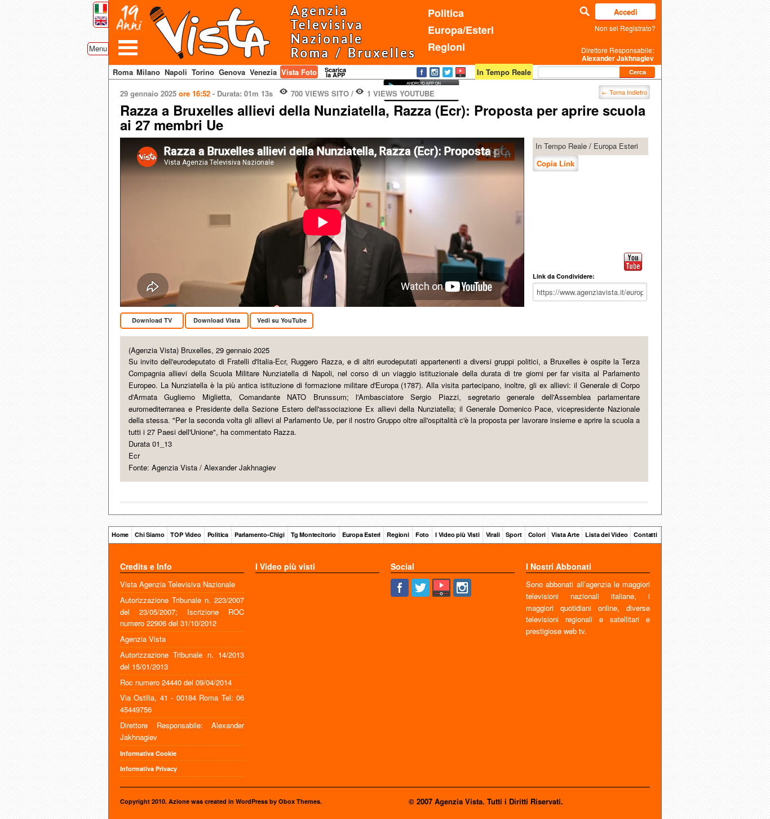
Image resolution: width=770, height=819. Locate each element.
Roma (123, 72)
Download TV (152, 320)
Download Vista (216, 320)
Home (120, 534)
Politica (446, 13)
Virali (493, 534)
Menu (98, 48)
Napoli (176, 72)
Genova (232, 72)
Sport (513, 534)
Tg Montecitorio (313, 534)
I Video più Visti (457, 534)
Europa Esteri (616, 145)
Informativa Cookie (148, 753)
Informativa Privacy (148, 768)
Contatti (645, 534)
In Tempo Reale (561, 145)
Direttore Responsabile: (617, 54)
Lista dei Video (606, 534)
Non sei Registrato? (625, 28)
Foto (422, 534)
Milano (148, 72)
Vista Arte (565, 534)
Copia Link (555, 163)
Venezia (263, 72)
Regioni (446, 46)
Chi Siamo (149, 534)
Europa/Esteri (461, 30)
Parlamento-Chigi (259, 534)
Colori (537, 534)
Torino (203, 72)
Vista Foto (299, 72)
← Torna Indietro (624, 91)
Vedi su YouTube (282, 320)
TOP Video (185, 534)
